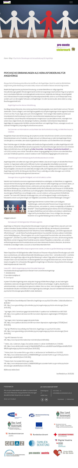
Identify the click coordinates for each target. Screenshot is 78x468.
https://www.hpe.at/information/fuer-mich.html (22, 340)
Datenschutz (70, 399)
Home (6, 58)
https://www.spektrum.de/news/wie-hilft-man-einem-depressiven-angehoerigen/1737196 (35, 314)
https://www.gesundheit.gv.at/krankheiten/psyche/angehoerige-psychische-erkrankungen (35, 305)
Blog (10, 58)
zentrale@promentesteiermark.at (62, 393)
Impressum (61, 399)
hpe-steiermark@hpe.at (12, 275)
